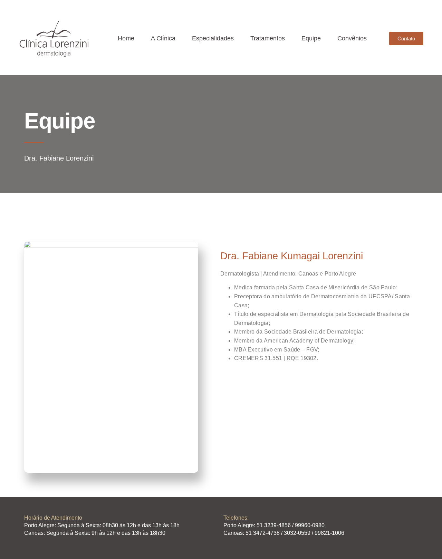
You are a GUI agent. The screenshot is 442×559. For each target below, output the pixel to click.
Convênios (352, 38)
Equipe (311, 38)
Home (126, 38)
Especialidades (213, 38)
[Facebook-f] (411, 532)
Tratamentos (267, 38)
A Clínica (163, 38)
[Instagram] (397, 532)
